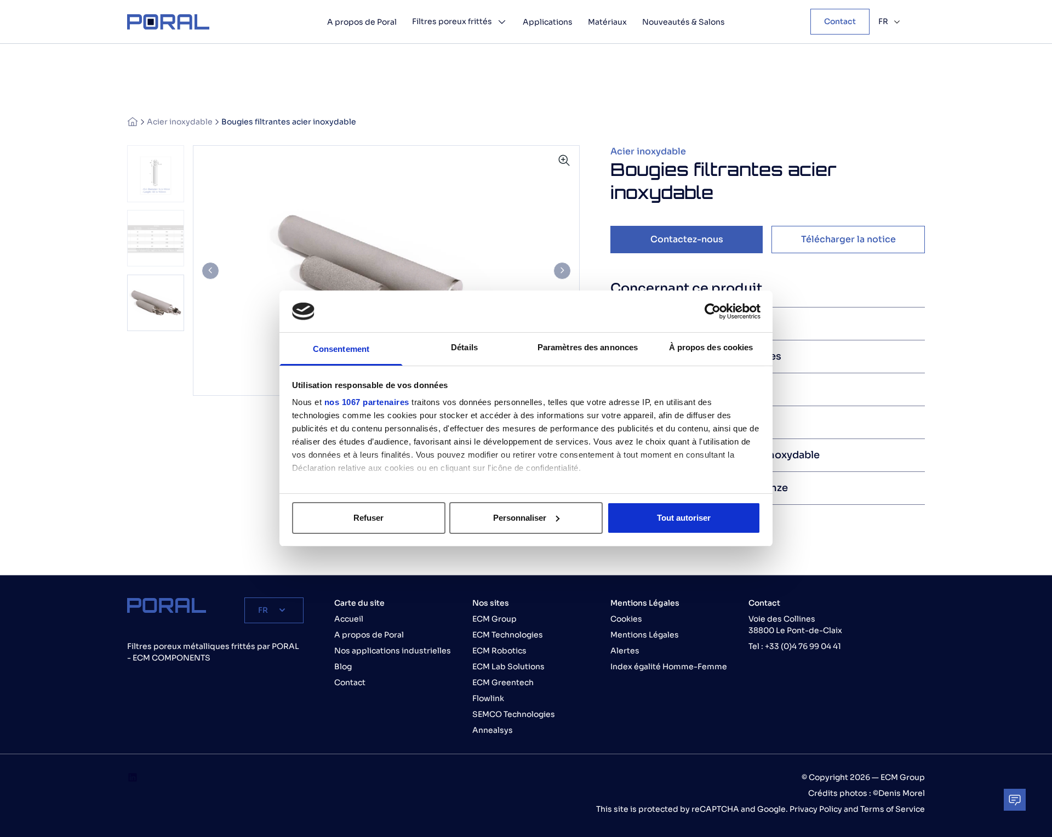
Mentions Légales (644, 635)
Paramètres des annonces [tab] (588, 347)
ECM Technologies (507, 635)
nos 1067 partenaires (366, 402)
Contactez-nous (686, 239)
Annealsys (492, 730)
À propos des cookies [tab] (711, 347)
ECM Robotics (499, 651)
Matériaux (607, 22)
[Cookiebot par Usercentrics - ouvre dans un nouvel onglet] (713, 311)
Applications (548, 22)
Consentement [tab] (341, 349)
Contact (840, 21)
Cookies (626, 619)
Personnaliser (519, 517)
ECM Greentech (503, 682)
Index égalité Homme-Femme (668, 666)
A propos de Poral (362, 22)
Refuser (368, 517)
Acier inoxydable (180, 122)
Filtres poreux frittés (452, 21)
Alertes (624, 651)
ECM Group (494, 619)
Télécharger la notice (848, 239)
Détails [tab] (464, 347)
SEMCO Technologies (513, 714)
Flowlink (488, 698)
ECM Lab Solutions (508, 666)
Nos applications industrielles (392, 651)
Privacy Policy (817, 809)
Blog (343, 666)
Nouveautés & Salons (683, 22)
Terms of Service (892, 809)
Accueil (348, 619)
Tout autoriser (684, 517)
